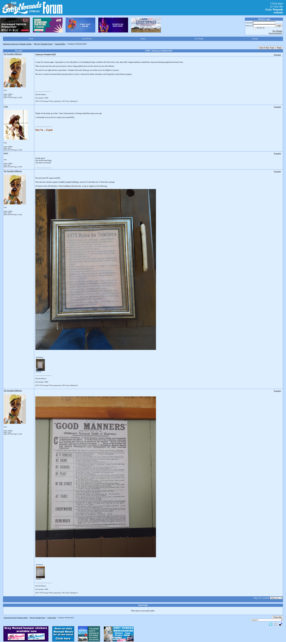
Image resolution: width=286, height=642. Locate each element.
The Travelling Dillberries (13, 54)
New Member (277, 31)
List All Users (87, 39)
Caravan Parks (60, 44)
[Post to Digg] (275, 624)
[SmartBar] (15, 25)
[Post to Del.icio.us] (280, 624)
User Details (199, 39)
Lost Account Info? (275, 33)
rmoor (6, 153)
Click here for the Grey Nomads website (17, 44)
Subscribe (277, 617)
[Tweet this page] (270, 624)
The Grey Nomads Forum (43, 44)
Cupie (6, 106)
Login (278, 25)
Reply (279, 48)
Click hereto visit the (274, 8)
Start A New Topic (267, 48)
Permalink (277, 55)
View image (38, 371)
